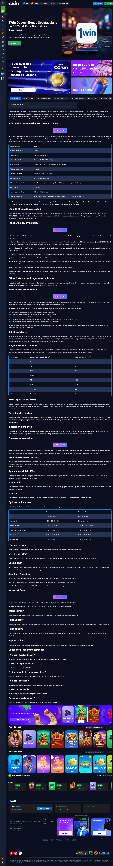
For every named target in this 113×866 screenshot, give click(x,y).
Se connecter (98, 3)
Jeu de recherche (24, 719)
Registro (13, 43)
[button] (63, 90)
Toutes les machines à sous (94, 727)
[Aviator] (3, 25)
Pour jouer (23, 90)
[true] (3, 3)
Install (66, 833)
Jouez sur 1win (60, 130)
